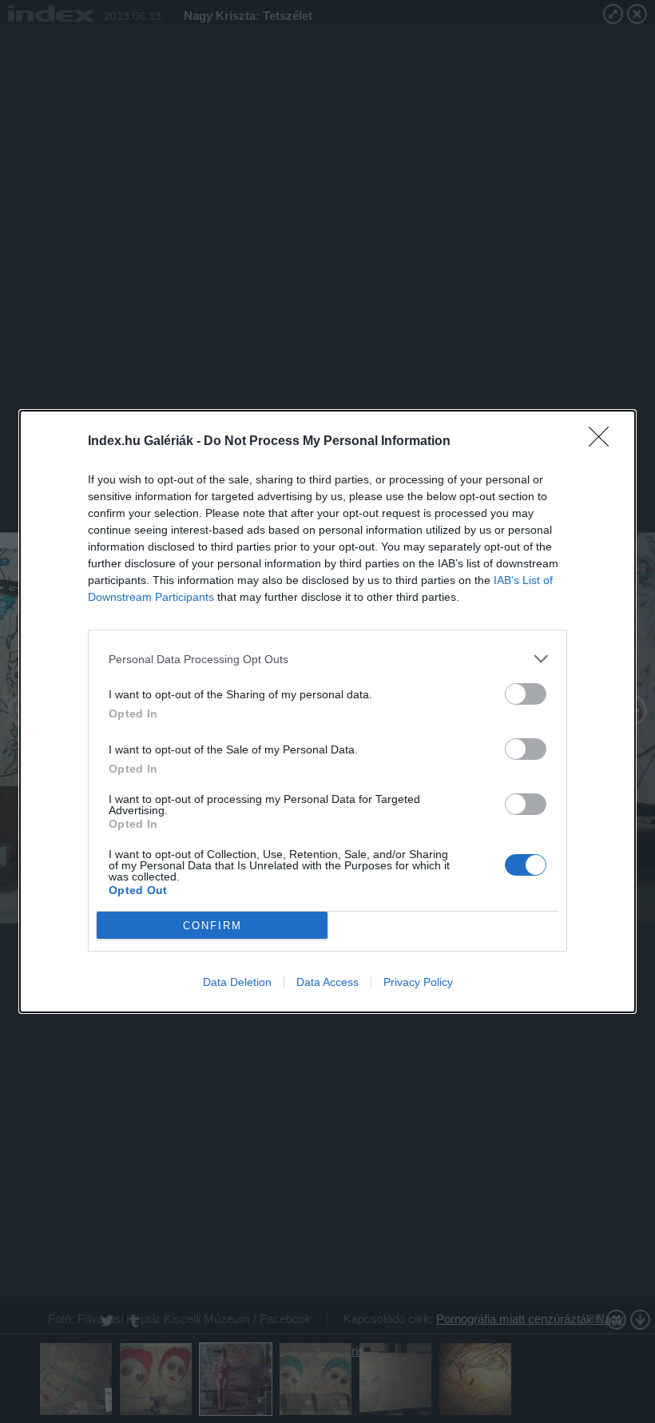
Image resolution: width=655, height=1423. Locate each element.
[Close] (604, 442)
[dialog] (327, 711)
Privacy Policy (418, 982)
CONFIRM (212, 926)
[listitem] (327, 658)
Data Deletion (237, 982)
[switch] (525, 694)
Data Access (327, 982)
